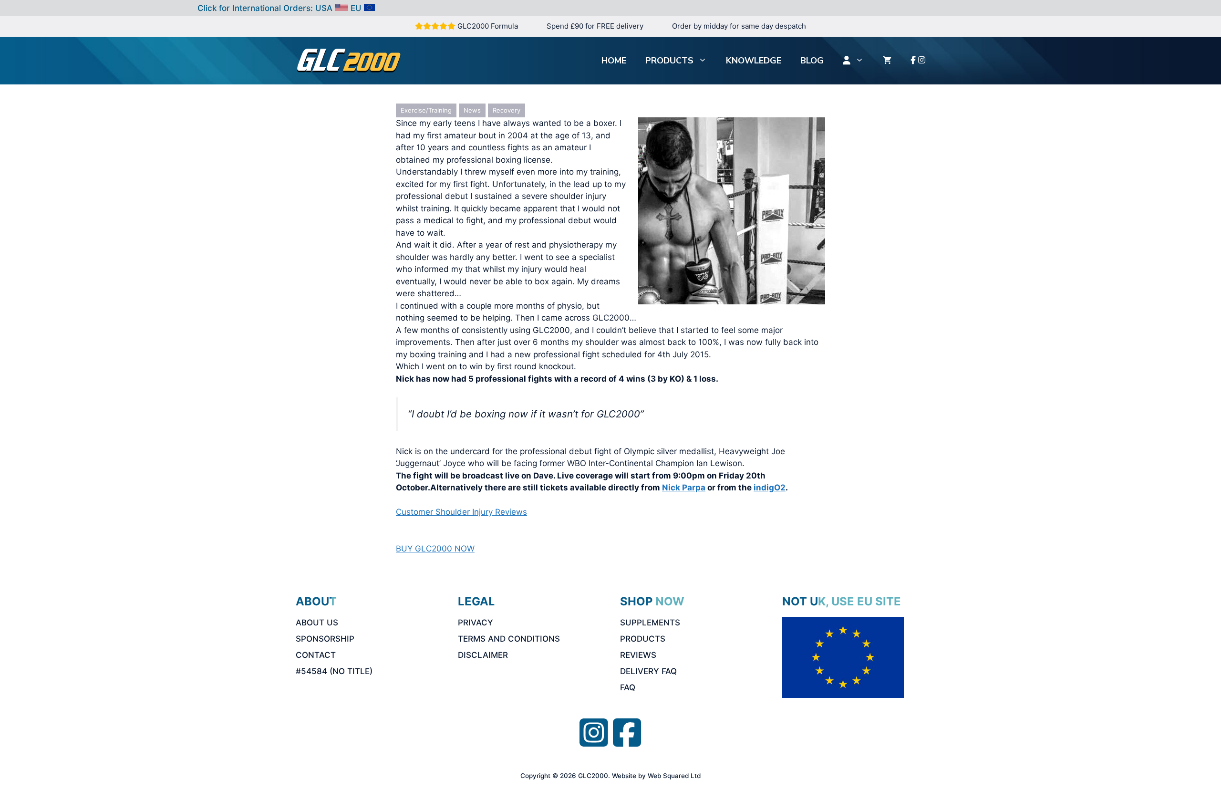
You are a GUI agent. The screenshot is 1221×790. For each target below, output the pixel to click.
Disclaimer (483, 655)
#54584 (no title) (334, 671)
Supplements (650, 622)
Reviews (638, 655)
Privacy (475, 622)
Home (613, 60)
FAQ (627, 687)
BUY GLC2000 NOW (435, 548)
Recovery (506, 110)
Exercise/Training (426, 110)
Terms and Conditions (509, 639)
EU (356, 8)
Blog (812, 60)
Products (669, 60)
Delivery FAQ (648, 671)
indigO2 (770, 487)
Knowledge (753, 60)
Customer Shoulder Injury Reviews (461, 512)
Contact (316, 655)
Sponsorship (325, 639)
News (472, 110)
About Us (317, 622)
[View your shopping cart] (887, 60)
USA (323, 8)
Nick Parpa (683, 487)
